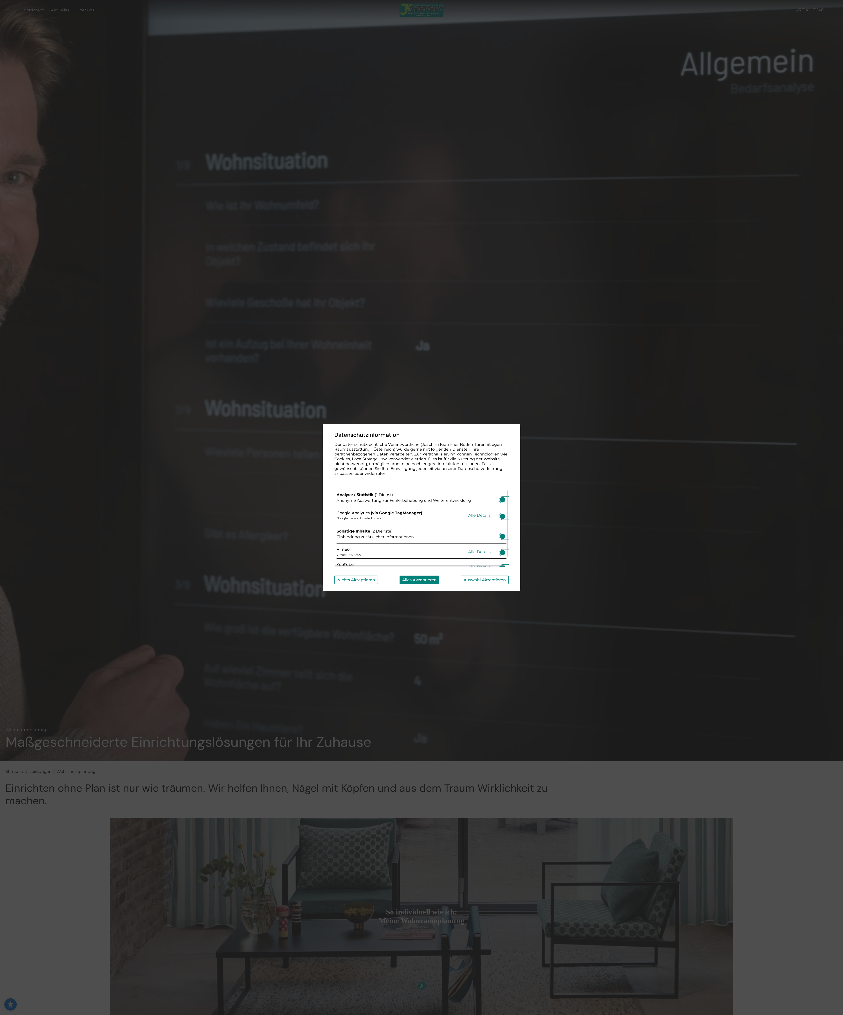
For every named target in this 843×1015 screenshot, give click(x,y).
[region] (421, 528)
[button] (502, 499)
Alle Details (479, 515)
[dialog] (421, 507)
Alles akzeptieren (419, 580)
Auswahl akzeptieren (485, 580)
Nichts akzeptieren (356, 580)
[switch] (502, 498)
